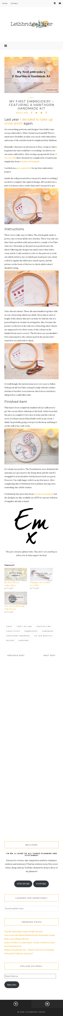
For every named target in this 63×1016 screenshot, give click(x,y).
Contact (14, 3)
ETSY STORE (23, 884)
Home (4, 3)
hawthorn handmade (18, 636)
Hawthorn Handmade (29, 161)
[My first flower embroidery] (15, 574)
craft (9, 626)
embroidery (31, 631)
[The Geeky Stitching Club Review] (15, 598)
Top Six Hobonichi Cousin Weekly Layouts (23, 931)
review (10, 640)
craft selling (24, 626)
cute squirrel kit (24, 168)
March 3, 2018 (22, 113)
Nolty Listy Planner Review (16, 939)
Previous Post (16, 655)
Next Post (50, 655)
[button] (31, 206)
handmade (48, 631)
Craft (31, 98)
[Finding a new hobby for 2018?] (41, 574)
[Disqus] (31, 707)
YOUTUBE (41, 884)
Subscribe (11, 985)
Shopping (23, 640)
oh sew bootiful (43, 636)
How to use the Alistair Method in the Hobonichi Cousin (29, 935)
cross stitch (13, 631)
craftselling (43, 626)
